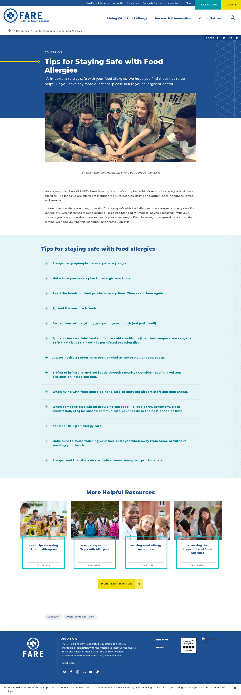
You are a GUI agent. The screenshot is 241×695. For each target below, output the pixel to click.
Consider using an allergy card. (77, 426)
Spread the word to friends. (75, 308)
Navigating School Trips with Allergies (94, 547)
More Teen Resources (116, 583)
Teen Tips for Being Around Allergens (43, 547)
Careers (159, 647)
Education (53, 616)
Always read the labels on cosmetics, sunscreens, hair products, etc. (108, 460)
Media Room (174, 3)
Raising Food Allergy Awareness (146, 547)
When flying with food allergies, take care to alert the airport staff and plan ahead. (120, 391)
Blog (188, 3)
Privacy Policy (126, 687)
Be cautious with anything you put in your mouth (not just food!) (104, 323)
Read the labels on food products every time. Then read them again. (108, 293)
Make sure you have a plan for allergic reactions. (91, 278)
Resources (132, 3)
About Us (118, 3)
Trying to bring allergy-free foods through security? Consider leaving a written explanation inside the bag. (116, 374)
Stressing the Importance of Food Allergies (197, 549)
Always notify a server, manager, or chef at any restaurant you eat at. (108, 357)
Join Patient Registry (97, 3)
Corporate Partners (153, 3)
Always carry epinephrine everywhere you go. (89, 263)
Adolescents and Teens (80, 616)
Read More (68, 662)
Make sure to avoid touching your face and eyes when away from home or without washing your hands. (119, 443)
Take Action (208, 4)
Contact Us (161, 639)
